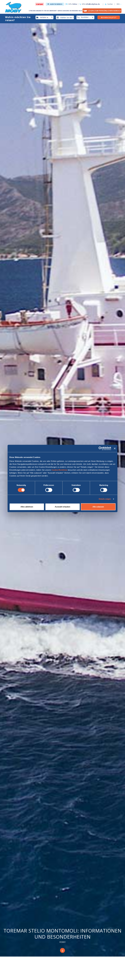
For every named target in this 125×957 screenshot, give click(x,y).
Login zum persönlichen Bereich (104, 10)
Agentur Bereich (56, 4)
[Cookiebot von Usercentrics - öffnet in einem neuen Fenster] (100, 448)
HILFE (80, 11)
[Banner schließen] (115, 448)
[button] (118, 4)
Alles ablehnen (27, 507)
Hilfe (72, 4)
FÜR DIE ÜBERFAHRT (50, 11)
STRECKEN (32, 11)
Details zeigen (105, 499)
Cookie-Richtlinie (59, 470)
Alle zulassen (98, 507)
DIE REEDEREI (74, 11)
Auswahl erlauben (62, 507)
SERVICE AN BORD (63, 11)
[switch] (48, 490)
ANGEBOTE (39, 11)
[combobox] (65, 17)
